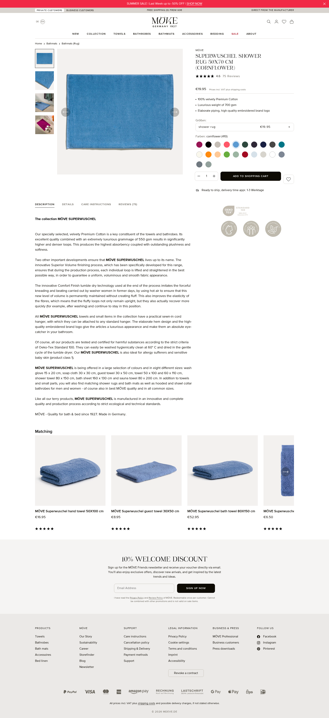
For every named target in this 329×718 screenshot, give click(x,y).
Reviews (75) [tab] (128, 204)
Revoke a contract (186, 673)
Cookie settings (178, 642)
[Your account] (276, 21)
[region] (109, 112)
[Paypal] (70, 692)
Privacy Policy (137, 598)
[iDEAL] (263, 692)
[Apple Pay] (233, 692)
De (37, 22)
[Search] (269, 21)
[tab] (44, 205)
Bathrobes (42, 642)
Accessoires (43, 654)
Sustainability (88, 642)
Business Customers (80, 10)
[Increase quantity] (214, 176)
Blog (82, 661)
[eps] (249, 692)
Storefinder (86, 654)
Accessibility (176, 661)
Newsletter (86, 667)
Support (129, 661)
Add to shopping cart (251, 176)
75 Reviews (231, 76)
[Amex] (119, 692)
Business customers (226, 642)
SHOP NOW (194, 3)
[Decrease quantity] (199, 176)
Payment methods (136, 654)
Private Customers (49, 10)
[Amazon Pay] (139, 692)
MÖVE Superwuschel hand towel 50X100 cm (69, 511)
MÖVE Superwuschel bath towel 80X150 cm (221, 511)
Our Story (85, 636)
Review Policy (156, 598)
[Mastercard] (106, 691)
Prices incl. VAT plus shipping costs (227, 90)
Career (83, 648)
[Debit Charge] (192, 692)
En (42, 22)
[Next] (174, 112)
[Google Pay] (216, 692)
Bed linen (41, 661)
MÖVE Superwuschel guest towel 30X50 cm (145, 511)
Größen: (201, 120)
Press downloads (224, 648)
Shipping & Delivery (137, 648)
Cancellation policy (136, 642)
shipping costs (146, 703)
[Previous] (65, 112)
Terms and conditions (182, 648)
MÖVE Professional (225, 636)
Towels (40, 636)
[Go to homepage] (164, 22)
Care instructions (135, 636)
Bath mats (41, 648)
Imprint (173, 654)
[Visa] (90, 692)
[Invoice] (165, 692)
